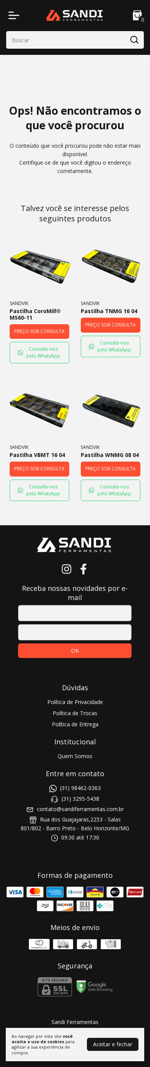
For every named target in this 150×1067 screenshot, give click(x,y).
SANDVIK (19, 303)
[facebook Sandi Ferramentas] (83, 569)
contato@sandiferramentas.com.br (80, 809)
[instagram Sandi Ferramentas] (66, 569)
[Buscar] (133, 39)
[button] (39, 352)
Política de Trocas (75, 713)
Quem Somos (75, 756)
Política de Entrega (75, 724)
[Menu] (15, 15)
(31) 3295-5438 (80, 798)
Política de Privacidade (75, 702)
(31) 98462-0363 (80, 788)
